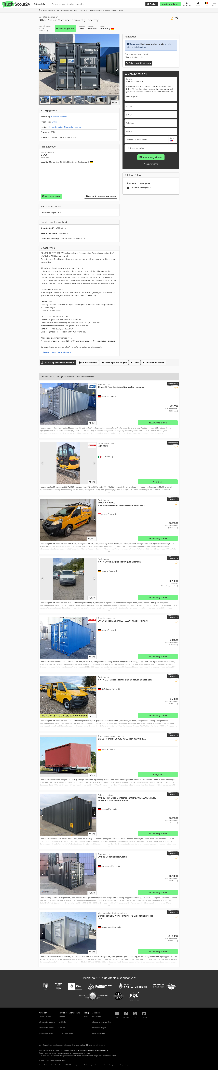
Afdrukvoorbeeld (89, 362)
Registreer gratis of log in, (152, 44)
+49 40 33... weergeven (139, 183)
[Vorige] (41, 69)
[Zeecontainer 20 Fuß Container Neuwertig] (68, 874)
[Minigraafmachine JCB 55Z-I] (68, 463)
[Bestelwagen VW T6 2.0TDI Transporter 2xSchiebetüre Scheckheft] (68, 697)
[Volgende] (116, 69)
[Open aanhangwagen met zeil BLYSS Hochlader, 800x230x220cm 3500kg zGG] (68, 756)
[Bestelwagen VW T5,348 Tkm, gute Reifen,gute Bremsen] (68, 579)
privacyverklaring (82, 1065)
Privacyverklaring (151, 164)
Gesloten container (59, 116)
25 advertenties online (134, 57)
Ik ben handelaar (137, 148)
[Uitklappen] (109, 436)
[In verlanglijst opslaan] (172, 18)
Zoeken (153, 4)
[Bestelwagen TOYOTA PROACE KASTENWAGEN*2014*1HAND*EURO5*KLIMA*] (68, 520)
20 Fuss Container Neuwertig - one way (65, 127)
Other (54, 122)
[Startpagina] (39, 10)
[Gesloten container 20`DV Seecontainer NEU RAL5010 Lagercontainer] (68, 638)
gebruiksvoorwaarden (98, 1065)
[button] (214, 4)
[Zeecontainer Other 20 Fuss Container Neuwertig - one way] (68, 404)
